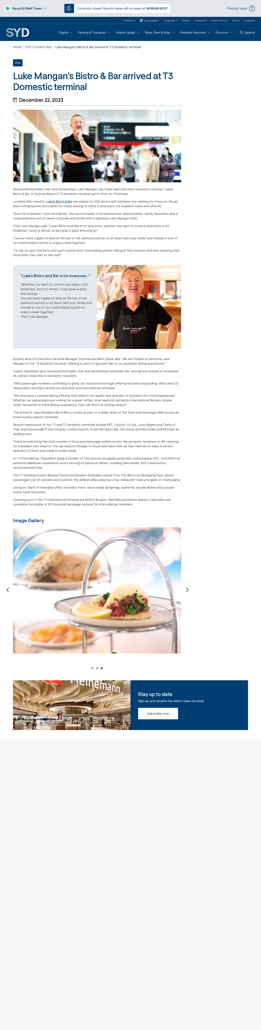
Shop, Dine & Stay (157, 32)
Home (17, 47)
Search (250, 32)
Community (200, 20)
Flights (63, 32)
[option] (97, 590)
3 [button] (101, 668)
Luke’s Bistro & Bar (59, 201)
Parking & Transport (92, 32)
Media (185, 20)
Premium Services (193, 32)
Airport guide (125, 32)
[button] (168, 20)
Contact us (129, 20)
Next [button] (184, 590)
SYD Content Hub (38, 47)
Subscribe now (158, 713)
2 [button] (96, 668)
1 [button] (92, 668)
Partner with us (219, 20)
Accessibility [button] (151, 20)
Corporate (249, 20)
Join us (235, 20)
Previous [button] (10, 590)
